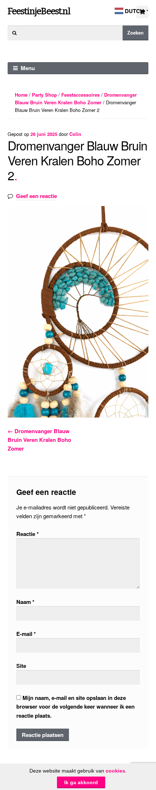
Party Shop (44, 95)
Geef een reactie (36, 196)
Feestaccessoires (80, 95)
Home (21, 95)
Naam (25, 602)
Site (21, 666)
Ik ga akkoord (81, 782)
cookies (115, 771)
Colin (75, 134)
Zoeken (135, 32)
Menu (28, 68)
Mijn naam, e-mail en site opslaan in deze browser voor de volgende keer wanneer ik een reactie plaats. (75, 707)
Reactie (27, 534)
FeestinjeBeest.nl (39, 11)
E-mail (26, 634)
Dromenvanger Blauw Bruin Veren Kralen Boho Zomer (39, 440)
